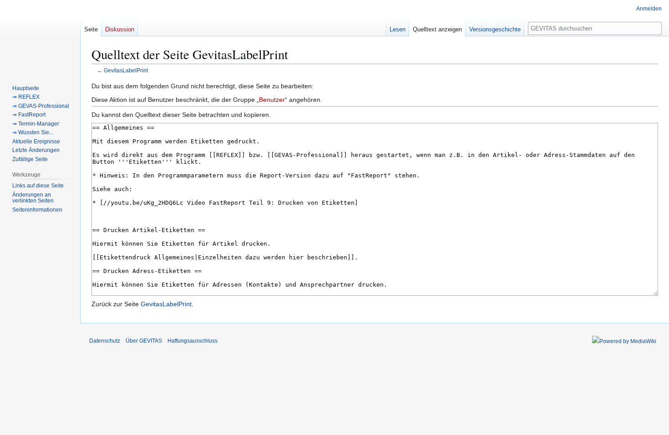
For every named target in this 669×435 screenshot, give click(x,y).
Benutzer (272, 99)
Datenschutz (104, 341)
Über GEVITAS (144, 341)
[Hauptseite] (40, 36)
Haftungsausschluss (192, 341)
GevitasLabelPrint (126, 70)
